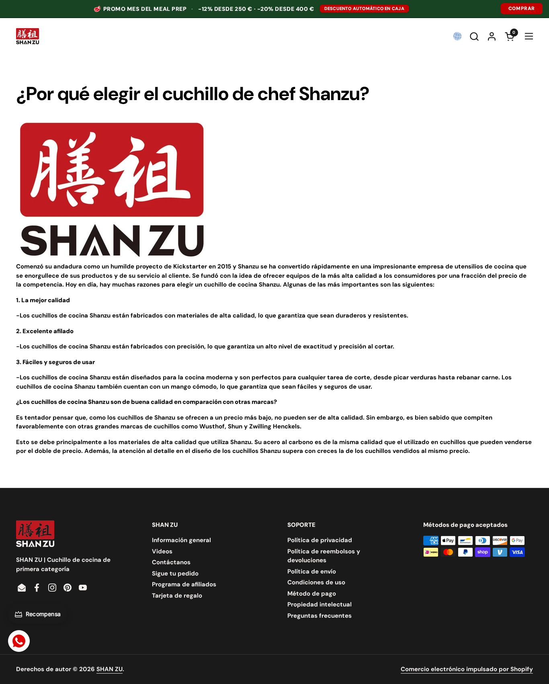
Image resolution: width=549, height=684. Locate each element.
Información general (181, 540)
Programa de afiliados (184, 584)
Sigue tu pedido (175, 573)
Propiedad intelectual (319, 604)
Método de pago (311, 594)
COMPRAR (521, 8)
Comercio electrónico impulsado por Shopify (467, 669)
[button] (474, 36)
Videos (162, 551)
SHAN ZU (109, 669)
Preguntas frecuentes (319, 616)
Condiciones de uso (316, 582)
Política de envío (311, 571)
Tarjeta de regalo (177, 596)
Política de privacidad (319, 540)
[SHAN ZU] (27, 36)
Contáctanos (171, 562)
